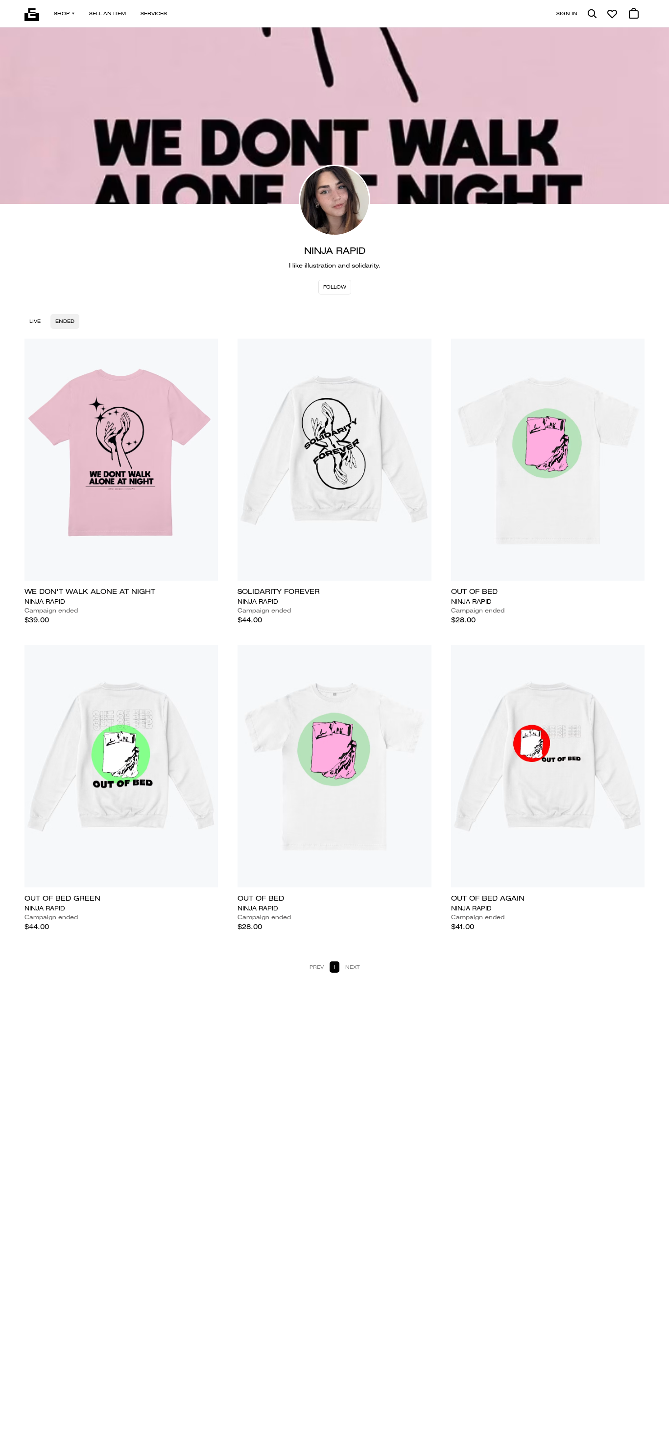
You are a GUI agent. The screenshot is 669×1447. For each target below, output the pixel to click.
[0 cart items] (634, 14)
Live (35, 321)
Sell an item (107, 13)
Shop (62, 13)
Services (154, 13)
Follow (334, 287)
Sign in (566, 13)
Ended (64, 321)
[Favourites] (612, 14)
